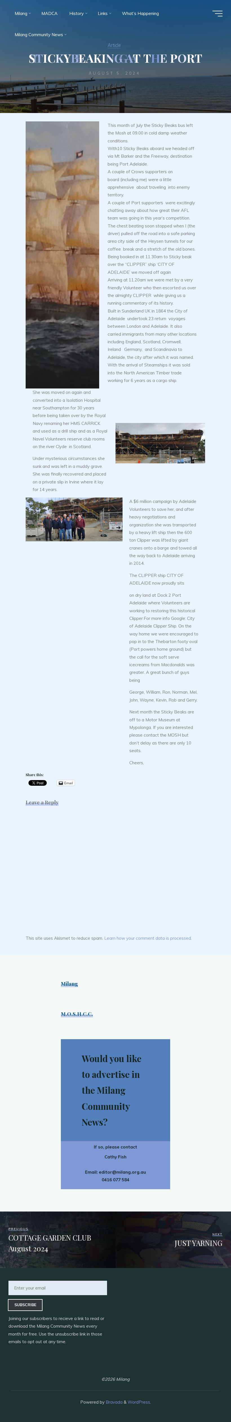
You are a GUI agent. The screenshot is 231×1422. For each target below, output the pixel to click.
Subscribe (25, 1304)
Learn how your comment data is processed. (148, 938)
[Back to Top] (209, 1400)
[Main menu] (217, 13)
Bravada (114, 1402)
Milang (69, 983)
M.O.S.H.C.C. (77, 1013)
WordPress (139, 1402)
